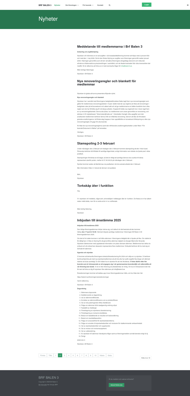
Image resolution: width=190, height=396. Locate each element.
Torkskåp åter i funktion (95, 185)
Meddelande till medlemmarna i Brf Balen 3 (109, 46)
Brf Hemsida (43, 385)
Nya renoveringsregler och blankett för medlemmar (106, 82)
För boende (87, 5)
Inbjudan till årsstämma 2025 (99, 220)
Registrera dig (116, 385)
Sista (110, 355)
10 (95, 355)
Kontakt (100, 5)
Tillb (50, 355)
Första (42, 355)
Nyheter (57, 5)
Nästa (102, 355)
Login (146, 4)
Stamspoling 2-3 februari (96, 143)
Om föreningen (71, 5)
